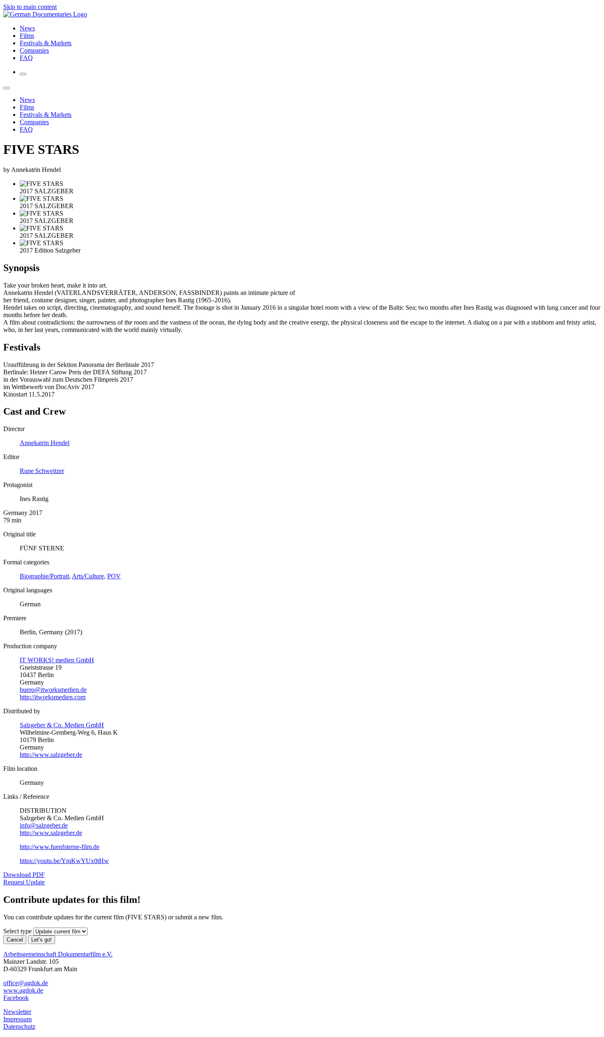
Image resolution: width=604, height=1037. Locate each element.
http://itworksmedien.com (52, 697)
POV (114, 576)
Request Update (24, 882)
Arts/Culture (88, 576)
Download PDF (24, 874)
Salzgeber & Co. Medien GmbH (62, 724)
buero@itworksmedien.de (53, 689)
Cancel (15, 940)
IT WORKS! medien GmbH (57, 660)
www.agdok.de (23, 990)
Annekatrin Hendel (44, 442)
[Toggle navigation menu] (23, 74)
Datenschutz (19, 1026)
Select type (17, 931)
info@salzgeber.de (44, 825)
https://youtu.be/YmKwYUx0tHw (64, 860)
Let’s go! (41, 940)
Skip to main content (30, 6)
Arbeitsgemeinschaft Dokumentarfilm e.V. (58, 954)
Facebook (16, 997)
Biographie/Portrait (44, 576)
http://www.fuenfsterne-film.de (59, 846)
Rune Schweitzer (42, 470)
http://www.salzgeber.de (51, 754)
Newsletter (17, 1011)
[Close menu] (6, 88)
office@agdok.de (25, 982)
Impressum (17, 1019)
